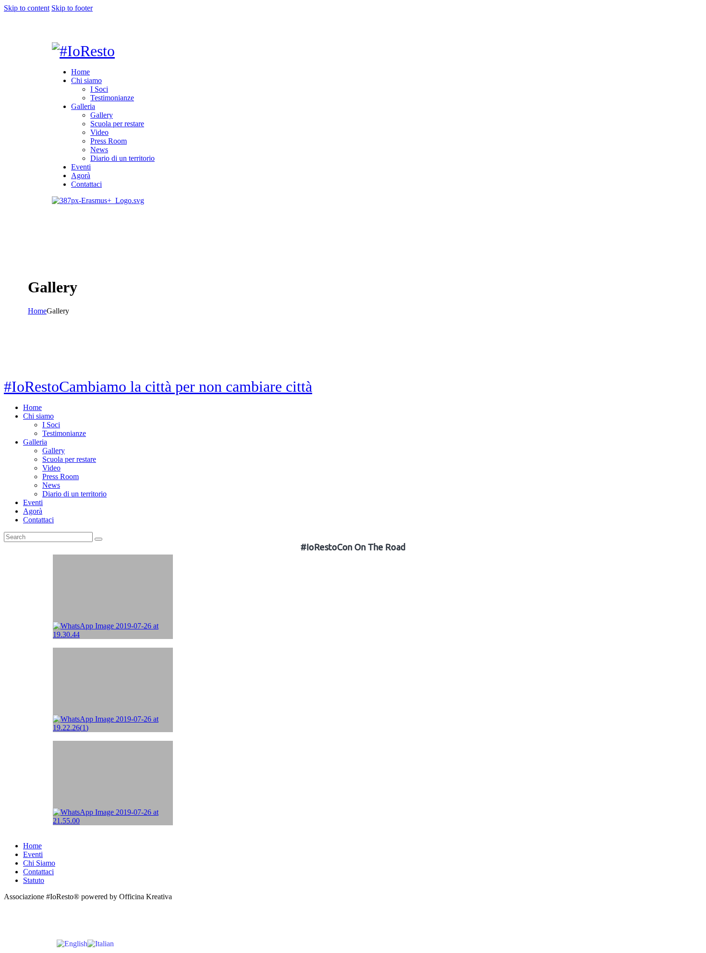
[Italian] (100, 943)
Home (37, 311)
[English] (72, 943)
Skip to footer (72, 8)
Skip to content (26, 8)
